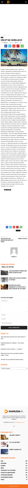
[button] (26, 2)
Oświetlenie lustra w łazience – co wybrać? (11, 349)
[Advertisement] (14, 19)
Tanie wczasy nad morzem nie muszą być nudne (7, 240)
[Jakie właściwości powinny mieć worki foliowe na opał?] (4, 272)
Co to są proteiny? (14, 442)
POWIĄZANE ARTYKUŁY (8, 264)
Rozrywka (3, 463)
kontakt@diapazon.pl (19, 422)
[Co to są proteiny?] (4, 444)
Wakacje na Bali (22, 238)
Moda (2, 468)
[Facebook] (14, 426)
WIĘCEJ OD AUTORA (8, 267)
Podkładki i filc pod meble (8, 470)
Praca (2, 479)
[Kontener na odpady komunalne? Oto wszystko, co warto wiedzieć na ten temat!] (4, 287)
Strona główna (4, 35)
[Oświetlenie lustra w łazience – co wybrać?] (4, 279)
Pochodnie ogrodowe (7, 475)
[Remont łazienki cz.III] (4, 451)
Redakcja (5, 42)
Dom (2, 37)
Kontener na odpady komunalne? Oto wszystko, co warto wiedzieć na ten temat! (17, 287)
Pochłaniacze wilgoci (7, 477)
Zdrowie (3, 465)
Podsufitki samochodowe (8, 472)
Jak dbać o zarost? (14, 435)
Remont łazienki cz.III (15, 449)
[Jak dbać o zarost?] (4, 437)
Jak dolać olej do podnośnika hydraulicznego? (12, 359)
